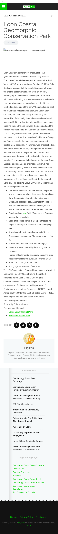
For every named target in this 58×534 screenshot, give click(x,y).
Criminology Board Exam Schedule (28, 482)
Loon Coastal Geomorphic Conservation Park (27, 30)
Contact (13, 517)
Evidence (17, 475)
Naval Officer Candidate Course (28, 441)
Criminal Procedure (21, 472)
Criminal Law (18, 469)
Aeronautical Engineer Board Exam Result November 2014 (26, 448)
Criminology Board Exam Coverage (24, 379)
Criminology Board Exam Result (27, 479)
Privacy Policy (26, 517)
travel (12, 43)
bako (25, 213)
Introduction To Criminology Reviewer (26, 411)
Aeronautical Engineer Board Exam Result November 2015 (26, 397)
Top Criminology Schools (24, 492)
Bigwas (21, 522)
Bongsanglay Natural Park (21, 312)
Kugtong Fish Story (22, 427)
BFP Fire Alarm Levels (23, 404)
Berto (29, 525)
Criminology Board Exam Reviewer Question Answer (26, 388)
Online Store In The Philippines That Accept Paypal (27, 419)
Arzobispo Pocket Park (19, 315)
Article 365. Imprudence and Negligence (26, 434)
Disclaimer (41, 517)
